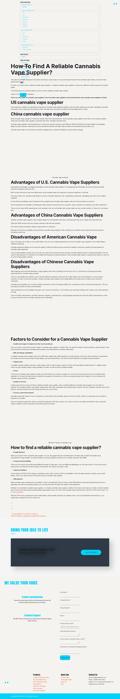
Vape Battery (24, 54)
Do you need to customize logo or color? (72, 639)
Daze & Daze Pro (27, 49)
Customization (24, 66)
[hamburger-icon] (97, 2)
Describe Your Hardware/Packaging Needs (73, 647)
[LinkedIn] (116, 4)
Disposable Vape (25, 2)
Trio (24, 12)
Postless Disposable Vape (28, 10)
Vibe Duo (25, 26)
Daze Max (25, 47)
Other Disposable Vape (27, 45)
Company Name (65, 600)
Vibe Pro (25, 24)
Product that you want (66, 623)
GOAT (24, 41)
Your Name (64, 592)
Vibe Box (25, 19)
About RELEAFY (24, 74)
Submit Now (65, 657)
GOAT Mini (25, 17)
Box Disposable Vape (26, 30)
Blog (21, 83)
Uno (24, 15)
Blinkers (25, 22)
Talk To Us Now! (91, 552)
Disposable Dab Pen (26, 4)
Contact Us (24, 79)
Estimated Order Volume (68, 631)
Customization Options (27, 68)
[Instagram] (114, 4)
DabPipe (25, 7)
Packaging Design (25, 71)
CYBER (23, 56)
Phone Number (65, 608)
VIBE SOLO (24, 62)
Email (62, 616)
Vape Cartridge (24, 60)
